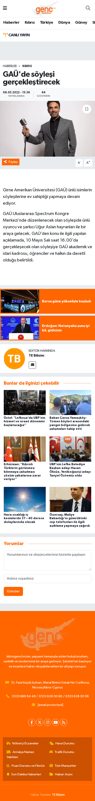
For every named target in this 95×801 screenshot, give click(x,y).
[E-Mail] (32, 365)
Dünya (64, 23)
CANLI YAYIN (19, 35)
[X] (39, 722)
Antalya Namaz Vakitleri (20, 754)
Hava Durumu (64, 743)
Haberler (11, 23)
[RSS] (63, 722)
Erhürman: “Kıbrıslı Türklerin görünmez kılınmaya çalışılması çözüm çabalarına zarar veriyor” (22, 472)
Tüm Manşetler (65, 765)
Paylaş (13, 161)
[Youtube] (55, 722)
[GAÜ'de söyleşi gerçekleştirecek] (47, 129)
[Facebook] (31, 722)
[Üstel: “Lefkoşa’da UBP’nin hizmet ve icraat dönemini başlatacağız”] (25, 402)
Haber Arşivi (63, 774)
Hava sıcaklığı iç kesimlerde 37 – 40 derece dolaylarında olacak (24, 518)
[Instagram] (47, 722)
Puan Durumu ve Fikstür (28, 765)
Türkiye (46, 23)
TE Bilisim (36, 355)
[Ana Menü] (5, 8)
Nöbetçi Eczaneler (25, 743)
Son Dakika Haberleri (26, 774)
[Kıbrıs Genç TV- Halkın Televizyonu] (45, 8)
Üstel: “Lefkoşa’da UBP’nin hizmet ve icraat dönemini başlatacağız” (24, 421)
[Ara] (88, 9)
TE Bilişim (58, 794)
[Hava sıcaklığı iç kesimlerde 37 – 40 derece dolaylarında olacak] (25, 499)
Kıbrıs (30, 23)
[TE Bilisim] (14, 358)
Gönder (13, 591)
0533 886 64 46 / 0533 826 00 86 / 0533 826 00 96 (50, 696)
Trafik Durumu (64, 752)
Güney (81, 23)
